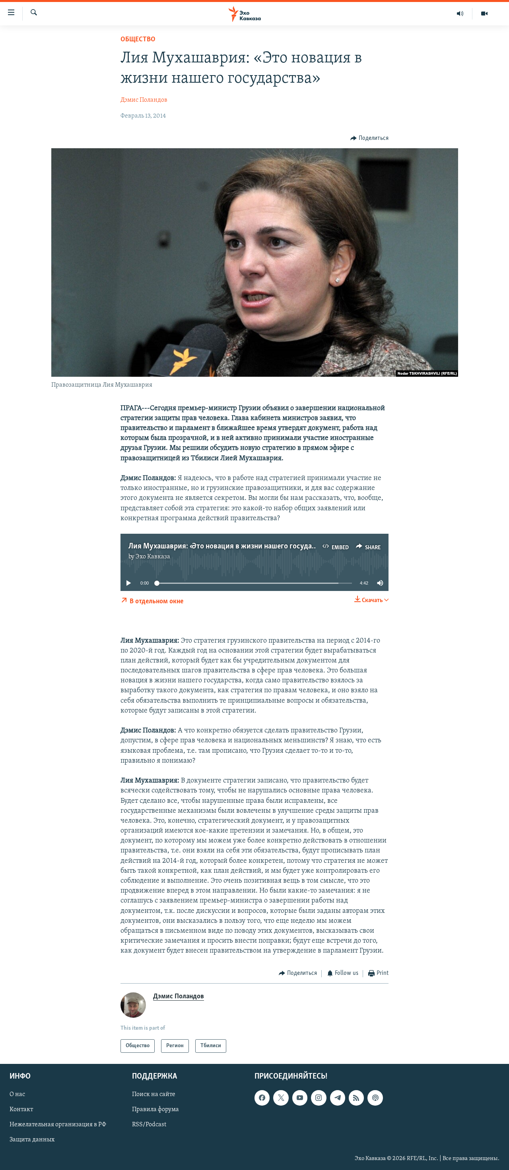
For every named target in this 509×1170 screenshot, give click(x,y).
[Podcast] (375, 1097)
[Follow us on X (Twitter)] (280, 1097)
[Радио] (460, 13)
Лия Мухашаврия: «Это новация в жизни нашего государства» (230, 546)
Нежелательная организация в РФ (58, 1125)
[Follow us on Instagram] (318, 1097)
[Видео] (484, 13)
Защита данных (32, 1140)
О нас (17, 1094)
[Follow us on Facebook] (262, 1097)
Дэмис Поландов (143, 100)
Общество (137, 39)
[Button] (369, 138)
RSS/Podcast (149, 1125)
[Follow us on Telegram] (337, 1097)
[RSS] (356, 1097)
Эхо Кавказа (153, 557)
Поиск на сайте (153, 1094)
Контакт (21, 1109)
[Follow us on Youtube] (299, 1097)
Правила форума (155, 1109)
